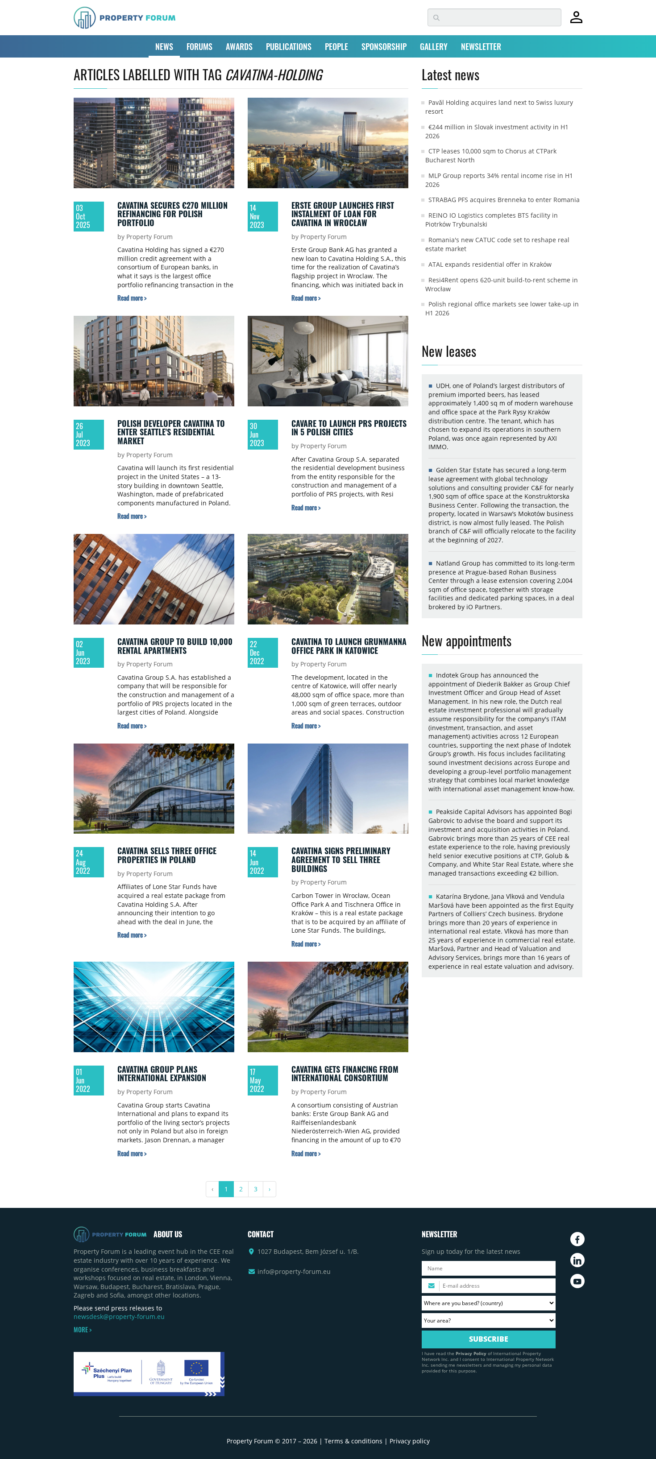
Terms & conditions (353, 1441)
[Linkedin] (577, 1260)
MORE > (82, 1329)
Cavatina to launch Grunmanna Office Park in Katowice (349, 646)
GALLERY (434, 46)
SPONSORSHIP (384, 46)
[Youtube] (577, 1281)
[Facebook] (577, 1239)
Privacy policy (410, 1441)
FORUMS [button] (199, 46)
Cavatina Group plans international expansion (161, 1073)
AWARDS (239, 46)
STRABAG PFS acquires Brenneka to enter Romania (504, 199)
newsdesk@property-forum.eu (119, 1316)
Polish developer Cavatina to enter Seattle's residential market (171, 431)
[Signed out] (576, 21)
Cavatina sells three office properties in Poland (166, 855)
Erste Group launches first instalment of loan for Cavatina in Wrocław (342, 213)
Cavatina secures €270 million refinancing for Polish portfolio (172, 213)
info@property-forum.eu (294, 1271)
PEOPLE (336, 46)
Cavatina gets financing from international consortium (345, 1073)
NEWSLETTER (481, 46)
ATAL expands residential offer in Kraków (490, 264)
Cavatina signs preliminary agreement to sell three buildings (340, 859)
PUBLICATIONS (288, 46)
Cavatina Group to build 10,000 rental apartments (175, 646)
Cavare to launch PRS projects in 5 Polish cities (349, 427)
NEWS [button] (164, 46)
